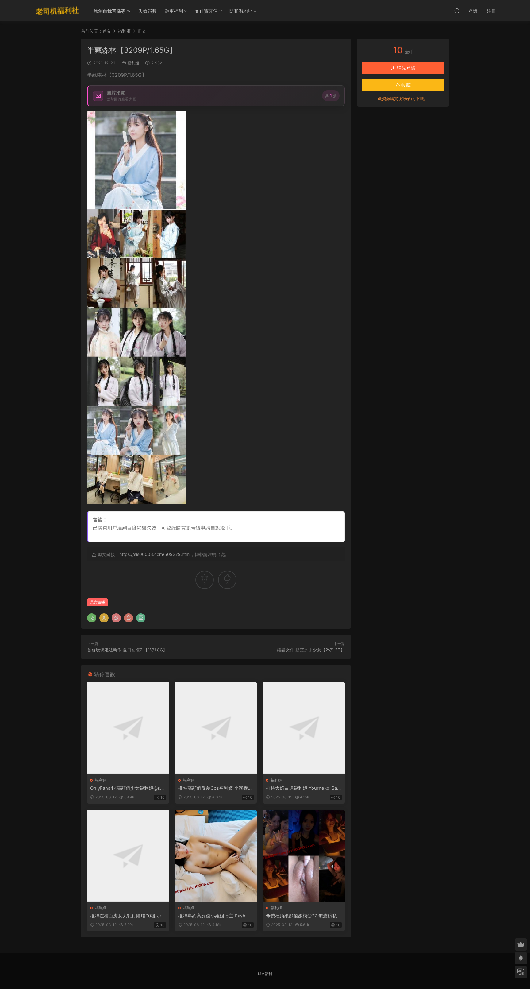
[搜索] (457, 10)
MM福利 (265, 974)
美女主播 (97, 602)
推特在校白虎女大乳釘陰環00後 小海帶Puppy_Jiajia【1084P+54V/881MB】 (127, 916)
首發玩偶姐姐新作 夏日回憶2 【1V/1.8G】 (127, 649)
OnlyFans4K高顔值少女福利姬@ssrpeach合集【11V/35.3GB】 (127, 788)
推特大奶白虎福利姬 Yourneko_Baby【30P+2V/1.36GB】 (303, 788)
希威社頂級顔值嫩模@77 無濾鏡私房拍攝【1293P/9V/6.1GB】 (303, 916)
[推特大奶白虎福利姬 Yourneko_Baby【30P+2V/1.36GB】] (304, 728)
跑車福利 (174, 11)
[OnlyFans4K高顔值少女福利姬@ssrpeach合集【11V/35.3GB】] (128, 728)
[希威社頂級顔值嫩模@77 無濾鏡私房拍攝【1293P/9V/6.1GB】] (304, 856)
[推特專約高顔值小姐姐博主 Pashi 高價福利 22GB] (216, 856)
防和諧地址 (240, 11)
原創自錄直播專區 (112, 11)
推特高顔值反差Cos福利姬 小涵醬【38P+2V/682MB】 (213, 788)
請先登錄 (405, 68)
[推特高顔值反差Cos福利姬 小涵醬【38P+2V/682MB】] (216, 728)
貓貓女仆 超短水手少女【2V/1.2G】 (311, 649)
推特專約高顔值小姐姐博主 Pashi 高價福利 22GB (215, 916)
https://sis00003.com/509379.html (154, 554)
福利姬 (133, 62)
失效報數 (147, 11)
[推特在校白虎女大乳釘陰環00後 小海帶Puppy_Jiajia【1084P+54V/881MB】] (128, 856)
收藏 (405, 85)
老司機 (57, 10)
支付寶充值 (206, 11)
